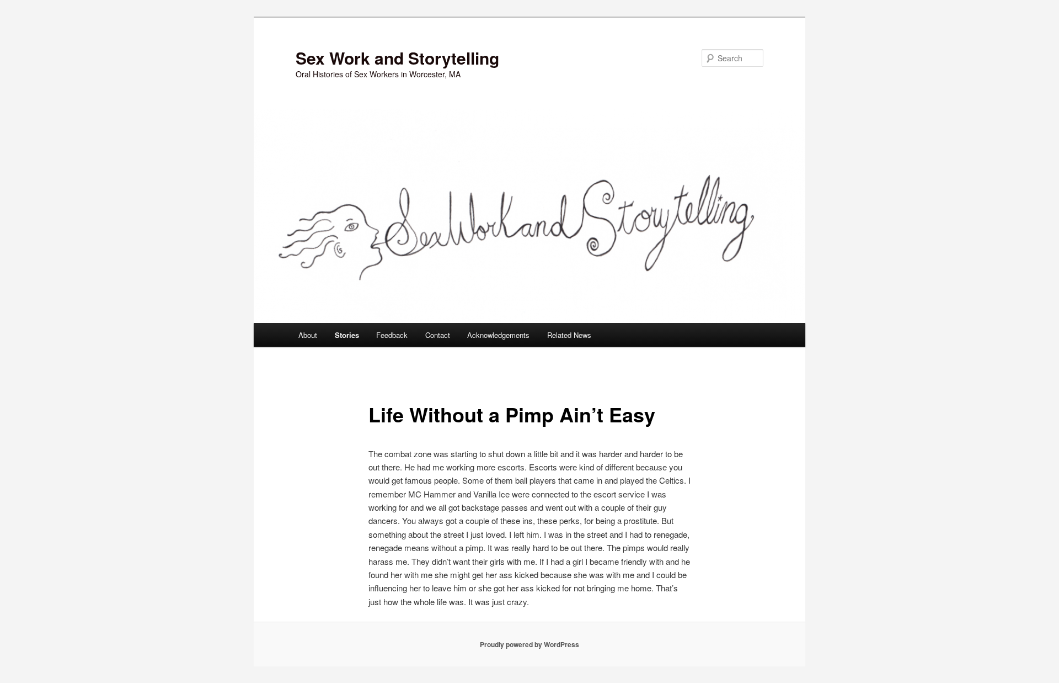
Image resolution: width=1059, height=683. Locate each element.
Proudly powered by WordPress (529, 644)
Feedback (392, 335)
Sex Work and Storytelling (397, 58)
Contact (437, 335)
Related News (569, 335)
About (307, 335)
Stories (347, 335)
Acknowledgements (498, 335)
